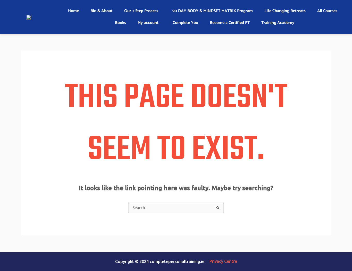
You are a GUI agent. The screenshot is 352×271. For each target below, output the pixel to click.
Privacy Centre (223, 261)
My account (148, 22)
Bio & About (101, 10)
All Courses (327, 10)
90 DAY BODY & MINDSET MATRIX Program (212, 10)
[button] (142, 11)
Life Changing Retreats (285, 10)
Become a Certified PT (230, 22)
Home (73, 10)
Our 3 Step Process (141, 10)
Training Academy (277, 22)
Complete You (185, 22)
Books (120, 22)
